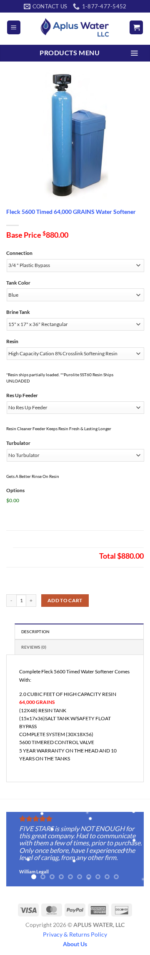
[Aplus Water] (75, 27)
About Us (75, 943)
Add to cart (65, 600)
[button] (13, 27)
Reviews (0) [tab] (33, 647)
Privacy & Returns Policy (75, 934)
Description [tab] (35, 631)
